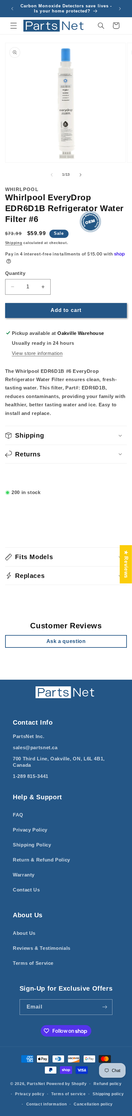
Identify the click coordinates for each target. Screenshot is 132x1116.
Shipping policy (108, 1094)
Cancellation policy (93, 1104)
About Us (24, 933)
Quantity (15, 273)
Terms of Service (33, 963)
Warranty (24, 874)
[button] (13, 25)
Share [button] (20, 475)
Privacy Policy (30, 829)
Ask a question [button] (66, 641)
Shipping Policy (32, 844)
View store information (37, 353)
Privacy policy (29, 1094)
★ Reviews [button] (126, 564)
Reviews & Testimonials (41, 948)
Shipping (13, 243)
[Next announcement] (120, 9)
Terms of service (68, 1094)
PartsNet (36, 1084)
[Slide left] (52, 175)
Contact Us (26, 889)
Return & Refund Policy (41, 859)
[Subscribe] (104, 1007)
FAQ (18, 814)
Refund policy (108, 1084)
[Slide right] (80, 175)
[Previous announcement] (12, 9)
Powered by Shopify (66, 1084)
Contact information (46, 1104)
